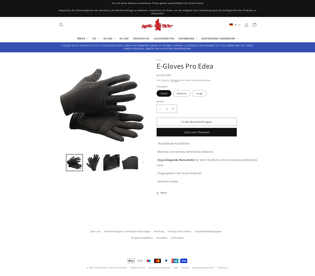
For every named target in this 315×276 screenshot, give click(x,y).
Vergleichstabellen (142, 237)
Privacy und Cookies (179, 231)
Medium (182, 93)
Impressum (223, 267)
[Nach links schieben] (61, 163)
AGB (176, 267)
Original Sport (101, 267)
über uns (95, 231)
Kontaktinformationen (203, 267)
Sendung (159, 231)
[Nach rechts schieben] (143, 163)
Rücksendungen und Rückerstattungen (127, 231)
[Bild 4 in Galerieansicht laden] (130, 162)
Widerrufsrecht (138, 267)
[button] (61, 25)
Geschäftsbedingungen (208, 231)
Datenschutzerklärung (159, 267)
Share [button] (163, 192)
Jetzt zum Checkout (196, 132)
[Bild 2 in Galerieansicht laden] (93, 162)
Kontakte (162, 237)
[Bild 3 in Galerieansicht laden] (111, 162)
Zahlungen (177, 237)
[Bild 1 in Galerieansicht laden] (74, 162)
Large (199, 93)
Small (164, 93)
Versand (175, 80)
